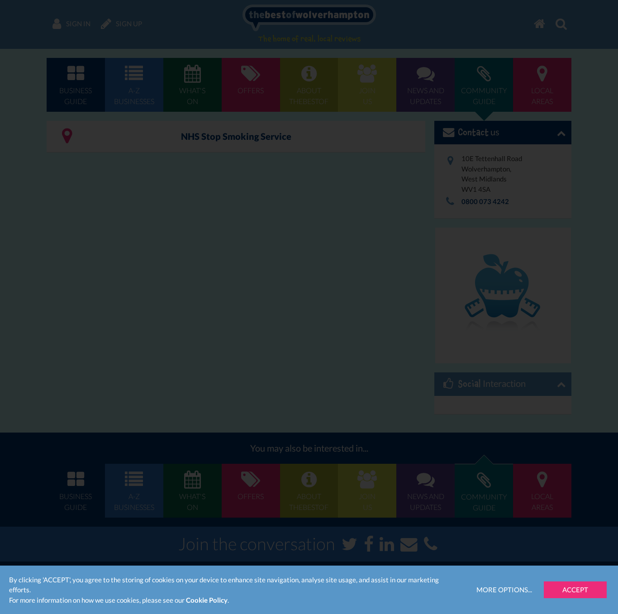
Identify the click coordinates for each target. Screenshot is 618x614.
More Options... (504, 589)
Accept (575, 589)
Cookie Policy (207, 600)
